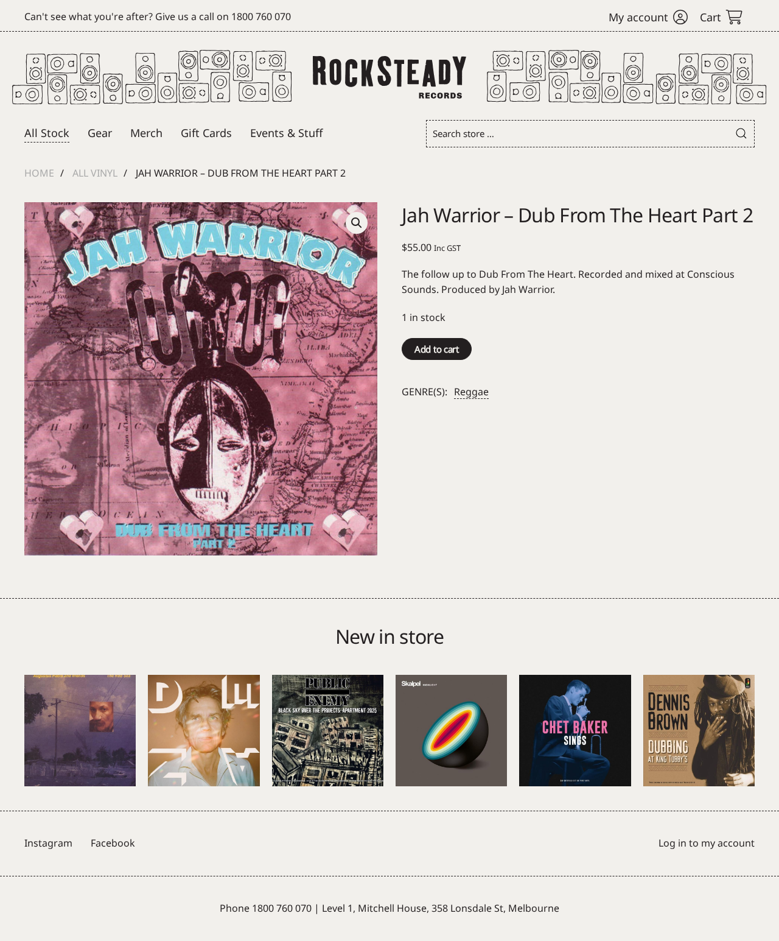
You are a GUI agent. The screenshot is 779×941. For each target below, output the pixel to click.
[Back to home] (390, 77)
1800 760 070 (261, 16)
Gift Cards (206, 132)
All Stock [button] (46, 132)
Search (741, 133)
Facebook (113, 843)
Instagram (48, 843)
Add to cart (436, 349)
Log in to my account (706, 843)
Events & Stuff (286, 132)
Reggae (471, 391)
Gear (100, 132)
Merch (146, 132)
